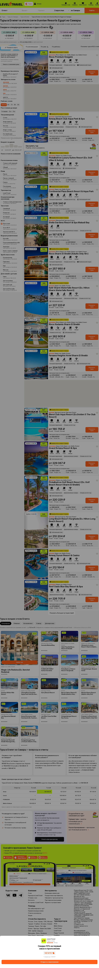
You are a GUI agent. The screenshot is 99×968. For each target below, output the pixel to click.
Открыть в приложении (49, 962)
